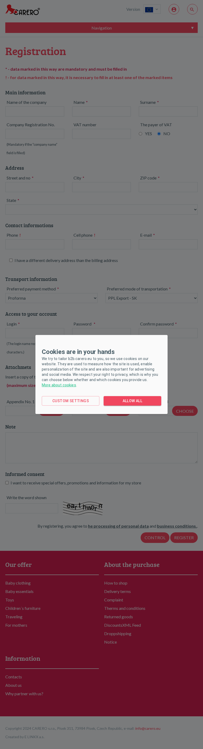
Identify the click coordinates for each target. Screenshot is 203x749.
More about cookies (59, 385)
